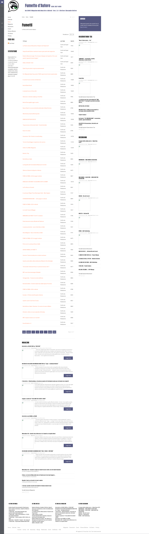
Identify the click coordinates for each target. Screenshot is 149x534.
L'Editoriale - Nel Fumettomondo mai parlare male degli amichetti (18, 512)
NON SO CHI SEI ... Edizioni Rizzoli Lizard (88, 251)
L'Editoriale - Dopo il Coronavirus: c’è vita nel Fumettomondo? (19, 515)
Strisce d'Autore (12, 31)
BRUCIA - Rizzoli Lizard (84, 196)
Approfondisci (83, 27)
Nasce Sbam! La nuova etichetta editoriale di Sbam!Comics (37, 108)
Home (23, 17)
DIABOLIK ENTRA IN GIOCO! (29, 119)
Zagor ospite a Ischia (37, 514)
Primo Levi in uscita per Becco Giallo (31, 244)
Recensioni (90, 144)
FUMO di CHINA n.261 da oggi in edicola (32, 238)
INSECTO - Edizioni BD (84, 213)
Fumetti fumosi (82, 115)
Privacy (9, 35)
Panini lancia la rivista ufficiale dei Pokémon (33, 221)
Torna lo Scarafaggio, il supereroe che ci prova (34, 142)
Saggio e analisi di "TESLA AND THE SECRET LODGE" (34, 399)
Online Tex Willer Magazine (29, 147)
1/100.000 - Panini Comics (85, 266)
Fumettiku (81, 78)
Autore (62, 41)
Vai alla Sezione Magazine (28, 490)
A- (74, 17)
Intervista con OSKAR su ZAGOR (29, 416)
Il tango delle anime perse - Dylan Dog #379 (88, 141)
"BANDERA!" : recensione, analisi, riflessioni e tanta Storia (87, 59)
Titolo (25, 41)
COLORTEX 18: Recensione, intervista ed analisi (88, 124)
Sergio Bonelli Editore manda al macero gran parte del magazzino (39, 51)
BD (28, 529)
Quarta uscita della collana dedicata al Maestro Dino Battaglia (38, 261)
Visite (72, 41)
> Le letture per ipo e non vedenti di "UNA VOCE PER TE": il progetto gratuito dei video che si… (89, 101)
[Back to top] (2, 532)
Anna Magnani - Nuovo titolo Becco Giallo (33, 232)
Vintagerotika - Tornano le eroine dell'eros (33, 278)
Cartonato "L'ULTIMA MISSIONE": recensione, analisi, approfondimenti (89, 119)
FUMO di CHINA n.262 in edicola (30, 204)
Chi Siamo (10, 33)
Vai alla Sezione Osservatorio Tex (87, 97)
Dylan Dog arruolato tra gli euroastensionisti (33, 68)
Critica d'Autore (34, 348)
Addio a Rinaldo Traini (28, 62)
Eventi (9, 28)
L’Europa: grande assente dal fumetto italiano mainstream (36, 486)
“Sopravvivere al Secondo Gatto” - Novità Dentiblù (35, 125)
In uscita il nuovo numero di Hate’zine (32, 79)
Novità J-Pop (26, 153)
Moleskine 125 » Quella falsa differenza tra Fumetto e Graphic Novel (38, 433)
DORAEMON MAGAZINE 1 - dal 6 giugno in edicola (35, 198)
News (27, 17)
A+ (70, 17)
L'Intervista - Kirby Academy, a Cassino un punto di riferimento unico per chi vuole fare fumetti (45, 381)
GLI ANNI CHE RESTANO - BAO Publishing (88, 262)
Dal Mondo (55, 529)
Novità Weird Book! (27, 85)
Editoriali (10, 19)
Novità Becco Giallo (27, 159)
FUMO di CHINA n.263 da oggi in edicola (32, 176)
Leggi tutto (68, 358)
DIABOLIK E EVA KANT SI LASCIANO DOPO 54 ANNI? (35, 181)
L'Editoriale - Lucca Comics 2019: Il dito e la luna (19, 517)
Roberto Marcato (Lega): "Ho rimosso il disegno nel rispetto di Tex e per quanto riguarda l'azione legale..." (42, 520)
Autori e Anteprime (34, 383)
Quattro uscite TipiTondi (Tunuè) (31, 300)
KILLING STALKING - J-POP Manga (86, 269)
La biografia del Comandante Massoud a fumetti (34, 164)
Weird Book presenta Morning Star (31, 113)
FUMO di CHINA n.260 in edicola (30, 289)
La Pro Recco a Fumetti (28, 187)
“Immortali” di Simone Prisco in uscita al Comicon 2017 (36, 266)
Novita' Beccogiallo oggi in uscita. (31, 102)
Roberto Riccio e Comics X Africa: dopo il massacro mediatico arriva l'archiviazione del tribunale (42, 509)
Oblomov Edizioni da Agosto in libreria (32, 170)
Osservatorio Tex (91, 42)
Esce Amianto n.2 (27, 323)
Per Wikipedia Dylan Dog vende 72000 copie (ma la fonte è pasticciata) (40, 74)
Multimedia (44, 529)
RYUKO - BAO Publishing (84, 231)
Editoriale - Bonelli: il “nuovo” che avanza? (19, 520)
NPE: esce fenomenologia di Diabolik (31, 272)
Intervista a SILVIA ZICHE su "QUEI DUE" (31, 346)
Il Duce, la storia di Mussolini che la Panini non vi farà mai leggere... (38, 475)
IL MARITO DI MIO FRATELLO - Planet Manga (89, 255)
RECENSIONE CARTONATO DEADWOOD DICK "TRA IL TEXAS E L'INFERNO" (37, 451)
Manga (38, 529)
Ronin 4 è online (26, 130)
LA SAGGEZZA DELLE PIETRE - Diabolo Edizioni (89, 258)
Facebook (2, 27)
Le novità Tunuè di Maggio (29, 210)
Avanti (50, 332)
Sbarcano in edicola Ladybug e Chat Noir (32, 96)
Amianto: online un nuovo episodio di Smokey (34, 312)
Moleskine (33, 435)
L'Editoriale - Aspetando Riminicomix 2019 (19, 521)
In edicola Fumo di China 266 (30, 91)
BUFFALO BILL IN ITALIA (84, 106)
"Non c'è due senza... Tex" (85, 40)
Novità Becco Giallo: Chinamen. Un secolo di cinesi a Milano (37, 306)
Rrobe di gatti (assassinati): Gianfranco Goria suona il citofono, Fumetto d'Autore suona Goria (19, 509)
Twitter (2, 23)
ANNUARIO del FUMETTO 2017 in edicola (33, 215)
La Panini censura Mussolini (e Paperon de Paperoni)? (36, 45)
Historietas (32, 529)
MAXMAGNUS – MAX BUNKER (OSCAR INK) (88, 160)
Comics (24, 529)
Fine (54, 332)
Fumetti (19, 529)
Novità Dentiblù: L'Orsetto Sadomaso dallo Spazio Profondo (37, 283)
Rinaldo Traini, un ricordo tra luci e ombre (32, 480)
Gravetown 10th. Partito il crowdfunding (32, 136)
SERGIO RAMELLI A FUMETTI (30, 249)
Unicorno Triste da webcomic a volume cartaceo (34, 255)
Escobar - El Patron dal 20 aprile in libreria (33, 295)
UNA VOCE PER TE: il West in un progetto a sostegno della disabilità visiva (88, 110)
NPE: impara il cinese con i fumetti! (31, 317)
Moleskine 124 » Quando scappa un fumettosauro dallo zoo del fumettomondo (41, 470)
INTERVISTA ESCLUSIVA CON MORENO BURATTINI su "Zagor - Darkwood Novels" (40, 364)
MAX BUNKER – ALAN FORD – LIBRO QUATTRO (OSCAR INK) (88, 177)
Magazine (10, 24)
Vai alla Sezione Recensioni (85, 248)
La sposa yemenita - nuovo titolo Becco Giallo (34, 227)
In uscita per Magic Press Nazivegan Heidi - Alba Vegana (36, 193)
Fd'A (60, 529)
